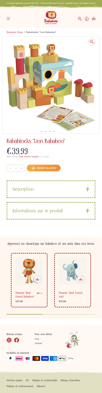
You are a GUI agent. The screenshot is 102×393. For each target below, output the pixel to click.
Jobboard (41, 386)
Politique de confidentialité (44, 380)
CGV (27, 380)
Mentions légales (14, 380)
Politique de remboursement (20, 386)
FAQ (37, 339)
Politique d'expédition (70, 380)
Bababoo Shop (15, 32)
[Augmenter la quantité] (21, 168)
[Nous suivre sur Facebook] (16, 340)
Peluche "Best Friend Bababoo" (25, 294)
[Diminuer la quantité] (10, 168)
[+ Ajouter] (37, 279)
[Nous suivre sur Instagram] (9, 340)
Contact (38, 343)
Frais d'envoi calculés (29, 156)
